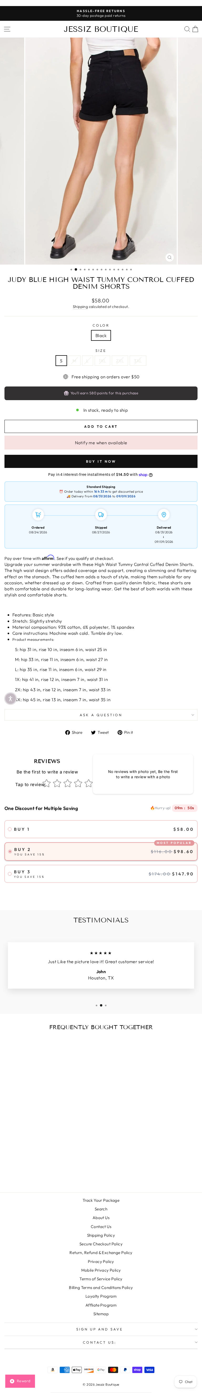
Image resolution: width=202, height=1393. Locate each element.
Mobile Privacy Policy (101, 1270)
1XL (102, 360)
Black (101, 335)
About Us (101, 1217)
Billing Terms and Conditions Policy (101, 1287)
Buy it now (101, 459)
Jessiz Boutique (101, 29)
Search (101, 1208)
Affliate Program (101, 1305)
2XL (120, 360)
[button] (10, 698)
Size (101, 350)
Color (101, 325)
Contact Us (101, 1226)
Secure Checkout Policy (101, 1243)
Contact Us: (100, 1342)
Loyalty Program (101, 1296)
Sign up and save (99, 1329)
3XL (138, 360)
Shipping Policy (101, 1235)
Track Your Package (101, 1200)
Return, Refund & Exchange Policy (100, 1252)
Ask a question (101, 715)
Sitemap (101, 1313)
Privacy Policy (101, 1261)
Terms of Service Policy (101, 1278)
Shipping (80, 306)
